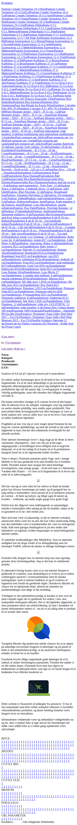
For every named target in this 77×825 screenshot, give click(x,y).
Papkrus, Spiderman (44, 211)
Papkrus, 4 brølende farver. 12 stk (34, 188)
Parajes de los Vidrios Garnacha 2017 (26, 323)
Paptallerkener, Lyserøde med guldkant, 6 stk (31, 275)
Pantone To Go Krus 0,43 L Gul (33, 89)
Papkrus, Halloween (17, 201)
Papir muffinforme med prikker (35, 134)
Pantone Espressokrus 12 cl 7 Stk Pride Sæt (37, 36)
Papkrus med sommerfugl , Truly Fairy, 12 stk (35, 185)
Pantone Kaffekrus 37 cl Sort (22, 79)
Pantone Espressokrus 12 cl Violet (47, 57)
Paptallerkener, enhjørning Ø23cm (24, 259)
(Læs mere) (7, 336)
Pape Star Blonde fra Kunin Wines (34, 105)
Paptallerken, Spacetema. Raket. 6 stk (36, 243)
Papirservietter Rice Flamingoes (30, 182)
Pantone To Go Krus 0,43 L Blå (31, 86)
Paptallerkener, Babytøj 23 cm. (23, 249)
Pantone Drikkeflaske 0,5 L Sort (46, 34)
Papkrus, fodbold (17, 198)
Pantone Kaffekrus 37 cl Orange (32, 73)
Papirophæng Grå (26, 172)
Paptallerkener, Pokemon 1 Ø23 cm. (26, 288)
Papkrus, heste (37, 201)
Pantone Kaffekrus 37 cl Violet (24, 82)
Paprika (33, 217)
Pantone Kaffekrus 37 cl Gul (41, 63)
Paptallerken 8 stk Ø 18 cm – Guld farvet (32, 224)
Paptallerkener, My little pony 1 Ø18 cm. (28, 281)
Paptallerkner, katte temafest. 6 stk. (24, 307)
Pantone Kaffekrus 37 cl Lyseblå (46, 66)
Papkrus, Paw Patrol (25, 208)
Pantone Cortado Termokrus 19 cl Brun (23, 9)
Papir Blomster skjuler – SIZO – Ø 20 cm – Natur (33, 126)
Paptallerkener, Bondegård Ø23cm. (27, 252)
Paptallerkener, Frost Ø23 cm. (22, 262)
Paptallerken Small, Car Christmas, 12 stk (28, 236)
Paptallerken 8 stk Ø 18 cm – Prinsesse (28, 230)
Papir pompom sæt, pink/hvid (29, 143)
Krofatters (7, 2)
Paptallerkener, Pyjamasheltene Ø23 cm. (28, 294)
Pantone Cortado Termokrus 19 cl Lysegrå (30, 15)
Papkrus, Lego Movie (35, 204)
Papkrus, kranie (14, 204)
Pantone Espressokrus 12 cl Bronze (25, 41)
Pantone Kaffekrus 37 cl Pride (26, 76)
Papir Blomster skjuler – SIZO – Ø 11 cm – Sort (34, 116)
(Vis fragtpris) (13, 342)
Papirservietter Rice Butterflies (24, 179)
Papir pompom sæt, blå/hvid (31, 137)
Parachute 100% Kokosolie (27, 310)
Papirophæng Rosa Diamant (23, 175)
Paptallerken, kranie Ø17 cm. (35, 240)
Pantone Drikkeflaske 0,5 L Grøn (32, 28)
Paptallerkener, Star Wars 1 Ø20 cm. (26, 301)
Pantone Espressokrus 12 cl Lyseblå (32, 44)
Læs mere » (8, 348)
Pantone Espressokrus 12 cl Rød (46, 53)
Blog (18, 821)
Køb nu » (20, 348)
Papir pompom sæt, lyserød (21, 140)
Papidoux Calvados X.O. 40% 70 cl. (39, 108)
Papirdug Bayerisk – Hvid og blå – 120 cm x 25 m (34, 168)
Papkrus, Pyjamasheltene (19, 211)
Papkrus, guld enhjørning (41, 198)
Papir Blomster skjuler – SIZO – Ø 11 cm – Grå (33, 111)
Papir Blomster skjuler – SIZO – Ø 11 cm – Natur (33, 113)
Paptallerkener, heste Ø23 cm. (40, 268)
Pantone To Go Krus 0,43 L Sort (39, 95)
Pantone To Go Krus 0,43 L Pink (39, 92)
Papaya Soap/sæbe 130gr (40, 98)
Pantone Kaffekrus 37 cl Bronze (42, 60)
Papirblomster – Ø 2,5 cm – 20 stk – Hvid (32, 153)
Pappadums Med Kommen (47, 214)
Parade (47, 310)
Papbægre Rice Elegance (27, 102)
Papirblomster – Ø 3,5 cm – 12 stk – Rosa (34, 166)
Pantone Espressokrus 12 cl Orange (34, 50)
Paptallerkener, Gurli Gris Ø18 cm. (29, 265)
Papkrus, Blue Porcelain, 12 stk (26, 191)
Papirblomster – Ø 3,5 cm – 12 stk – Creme (31, 159)
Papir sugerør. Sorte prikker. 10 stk (27, 147)
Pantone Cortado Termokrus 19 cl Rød (28, 21)
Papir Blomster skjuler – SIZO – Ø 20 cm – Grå (33, 124)
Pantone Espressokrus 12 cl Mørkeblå (31, 46)
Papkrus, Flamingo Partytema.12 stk (26, 195)
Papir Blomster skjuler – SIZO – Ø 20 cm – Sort (34, 129)
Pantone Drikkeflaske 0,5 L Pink (37, 31)
